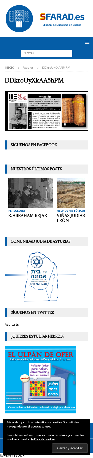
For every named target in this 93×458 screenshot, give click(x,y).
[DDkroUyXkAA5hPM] (46, 128)
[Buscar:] (46, 53)
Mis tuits (12, 324)
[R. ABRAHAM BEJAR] (30, 193)
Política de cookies (43, 439)
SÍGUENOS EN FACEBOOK (34, 145)
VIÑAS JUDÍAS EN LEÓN (74, 218)
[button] (86, 42)
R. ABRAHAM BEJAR (27, 215)
